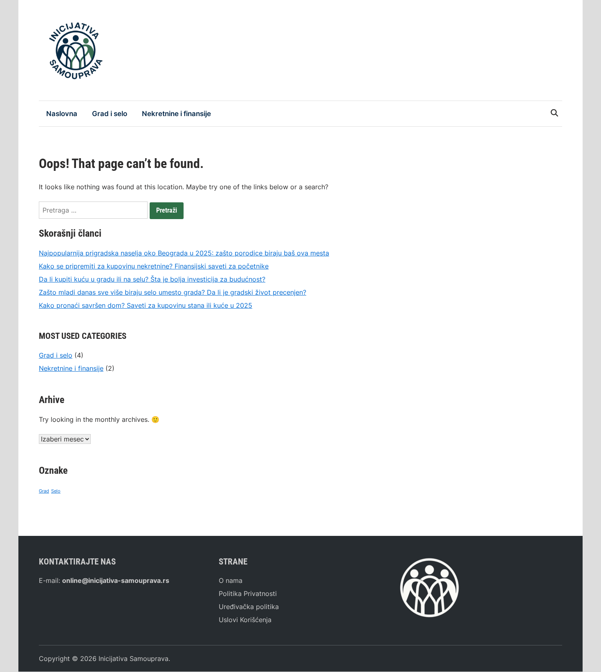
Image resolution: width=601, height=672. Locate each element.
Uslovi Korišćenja (245, 620)
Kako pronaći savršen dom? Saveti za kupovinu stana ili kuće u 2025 (145, 305)
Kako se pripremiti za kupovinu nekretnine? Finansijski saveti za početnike (154, 266)
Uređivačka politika (249, 607)
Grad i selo (109, 114)
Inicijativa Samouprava (133, 658)
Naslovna (61, 114)
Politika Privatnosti (248, 593)
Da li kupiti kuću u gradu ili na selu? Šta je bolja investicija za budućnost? (152, 279)
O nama (230, 580)
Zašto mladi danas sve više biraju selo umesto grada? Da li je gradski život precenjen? (172, 292)
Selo (56, 491)
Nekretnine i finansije (176, 114)
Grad (44, 491)
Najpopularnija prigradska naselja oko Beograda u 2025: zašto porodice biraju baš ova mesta (184, 253)
